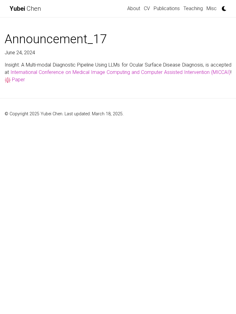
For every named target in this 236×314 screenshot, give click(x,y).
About (133, 8)
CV (147, 8)
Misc (211, 8)
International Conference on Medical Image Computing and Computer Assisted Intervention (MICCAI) (120, 72)
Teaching (193, 8)
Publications (167, 8)
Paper (18, 79)
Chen (25, 8)
